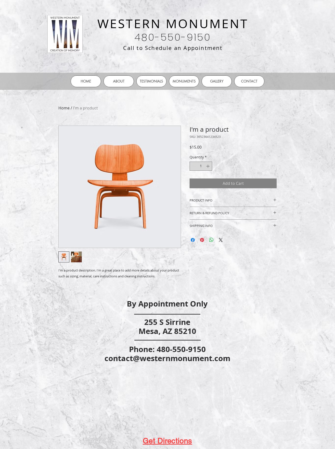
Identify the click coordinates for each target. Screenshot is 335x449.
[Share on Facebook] (193, 240)
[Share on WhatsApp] (211, 240)
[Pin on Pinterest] (202, 240)
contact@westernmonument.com (167, 358)
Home (64, 108)
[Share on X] (221, 240)
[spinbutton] (200, 166)
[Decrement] (193, 166)
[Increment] (208, 166)
